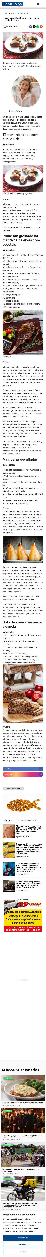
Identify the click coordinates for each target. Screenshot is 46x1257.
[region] (23, 1233)
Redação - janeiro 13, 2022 (12, 1140)
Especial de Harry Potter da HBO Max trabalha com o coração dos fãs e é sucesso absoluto (22, 1136)
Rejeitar (23, 1251)
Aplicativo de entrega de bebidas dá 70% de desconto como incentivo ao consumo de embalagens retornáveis (20, 1205)
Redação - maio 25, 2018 (27, 820)
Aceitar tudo (23, 1238)
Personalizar (23, 1245)
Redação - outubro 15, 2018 (12, 1209)
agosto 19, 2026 (22, 837)
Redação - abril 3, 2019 (11, 1174)
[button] (38, 4)
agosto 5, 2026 (22, 856)
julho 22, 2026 (22, 874)
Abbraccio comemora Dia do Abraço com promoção (23, 1103)
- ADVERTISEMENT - (23, 899)
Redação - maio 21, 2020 (11, 1106)
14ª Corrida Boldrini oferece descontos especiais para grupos (21, 1170)
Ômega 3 (8, 820)
